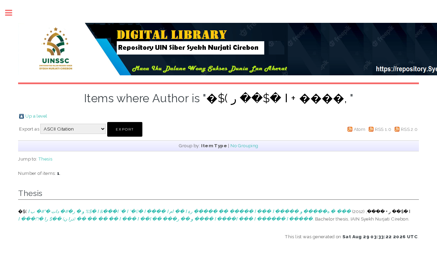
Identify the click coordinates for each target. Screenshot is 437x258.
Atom (360, 129)
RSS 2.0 (409, 129)
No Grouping (244, 145)
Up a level (36, 116)
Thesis (45, 159)
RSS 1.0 (383, 129)
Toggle (12, 13)
